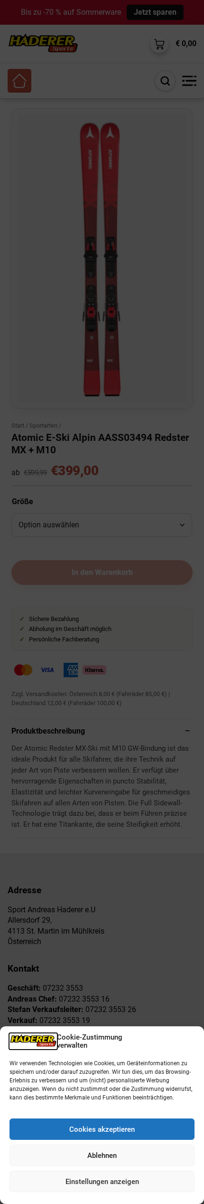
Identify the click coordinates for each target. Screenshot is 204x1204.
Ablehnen (102, 1155)
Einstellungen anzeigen (102, 1181)
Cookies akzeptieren (102, 1129)
